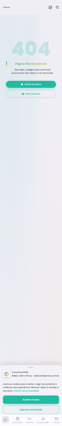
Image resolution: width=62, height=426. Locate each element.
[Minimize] (7, 410)
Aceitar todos (31, 399)
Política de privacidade (26, 390)
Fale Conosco (32, 93)
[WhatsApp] (50, 7)
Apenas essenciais (31, 409)
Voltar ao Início (32, 84)
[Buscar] (57, 7)
